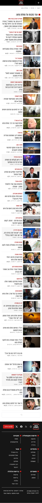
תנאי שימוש (15, 493)
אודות (21, 491)
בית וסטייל (14, 452)
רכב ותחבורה (14, 464)
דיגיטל (16, 467)
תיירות (16, 458)
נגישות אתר (7, 493)
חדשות (33, 439)
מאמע (33, 478)
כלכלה (16, 481)
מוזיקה (16, 461)
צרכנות (15, 475)
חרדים (33, 442)
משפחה (33, 461)
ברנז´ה (33, 445)
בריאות (15, 478)
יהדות (33, 458)
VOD (16, 439)
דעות (33, 455)
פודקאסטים (14, 442)
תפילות (33, 452)
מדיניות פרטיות (8, 491)
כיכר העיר (15, 484)
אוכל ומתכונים (13, 455)
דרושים (16, 491)
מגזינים (33, 475)
